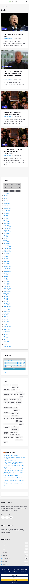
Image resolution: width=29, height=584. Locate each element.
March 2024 (6, 241)
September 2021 (7, 291)
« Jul (4, 372)
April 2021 (5, 300)
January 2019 (6, 344)
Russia (19, 421)
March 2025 (6, 222)
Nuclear (6, 412)
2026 (6, 184)
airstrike (6, 389)
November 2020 (7, 308)
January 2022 (6, 285)
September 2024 (7, 232)
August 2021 (6, 293)
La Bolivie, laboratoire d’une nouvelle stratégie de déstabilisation (12, 151)
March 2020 (6, 321)
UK (17, 426)
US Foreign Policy (14, 434)
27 (20, 365)
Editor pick (4, 555)
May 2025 (5, 218)
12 (17, 362)
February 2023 (6, 263)
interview (4, 561)
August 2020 (6, 313)
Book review (5, 546)
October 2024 (6, 230)
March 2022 (6, 281)
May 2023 (5, 258)
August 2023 (6, 253)
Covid (16, 394)
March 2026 (6, 202)
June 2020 (5, 316)
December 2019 (7, 326)
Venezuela (6, 437)
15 (5, 363)
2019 (12, 191)
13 (20, 362)
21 (23, 363)
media (17, 405)
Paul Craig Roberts (7, 79)
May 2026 (5, 198)
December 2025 (7, 207)
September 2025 (7, 212)
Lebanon (18, 402)
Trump (7, 427)
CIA (11, 394)
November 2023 (7, 248)
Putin (12, 418)
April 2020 (5, 319)
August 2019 (6, 333)
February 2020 (6, 323)
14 (23, 362)
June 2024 (5, 237)
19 (17, 363)
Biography (4, 543)
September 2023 (7, 251)
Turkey (13, 426)
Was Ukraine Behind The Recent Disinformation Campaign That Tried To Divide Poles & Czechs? (14, 457)
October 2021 (6, 290)
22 (5, 365)
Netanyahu (16, 410)
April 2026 (5, 200)
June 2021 (5, 296)
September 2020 (7, 311)
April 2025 (5, 220)
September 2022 (7, 271)
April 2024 (5, 240)
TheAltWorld (16, 2)
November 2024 (7, 228)
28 (23, 365)
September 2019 (7, 331)
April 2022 (5, 280)
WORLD (4, 29)
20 (20, 363)
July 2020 (5, 314)
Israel (11, 403)
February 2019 (6, 343)
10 (11, 362)
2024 (18, 184)
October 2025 (6, 210)
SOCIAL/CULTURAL (7, 66)
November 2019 (7, 328)
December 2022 (7, 266)
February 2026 (6, 203)
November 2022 (7, 268)
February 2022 (6, 283)
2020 (6, 191)
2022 (12, 187)
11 (14, 362)
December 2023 (7, 246)
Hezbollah (13, 399)
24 (11, 365)
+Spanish (14, 385)
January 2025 (6, 225)
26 (17, 365)
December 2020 (7, 306)
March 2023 (6, 261)
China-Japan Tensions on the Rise (11, 475)
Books (3, 549)
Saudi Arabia (14, 424)
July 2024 (5, 235)
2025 (12, 184)
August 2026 (6, 193)
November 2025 (7, 208)
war (12, 437)
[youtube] (11, 517)
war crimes (19, 437)
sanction (6, 424)
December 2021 (7, 286)
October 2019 (6, 329)
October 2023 (6, 250)
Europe (22, 394)
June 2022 (5, 276)
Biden (13, 390)
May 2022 (5, 278)
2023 (6, 187)
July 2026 (5, 195)
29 (5, 366)
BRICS (18, 389)
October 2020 (6, 309)
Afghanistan (15, 387)
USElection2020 (13, 432)
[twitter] (7, 517)
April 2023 (5, 260)
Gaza (6, 399)
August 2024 (6, 233)
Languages (5, 564)
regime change (19, 418)
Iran (20, 399)
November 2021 (7, 288)
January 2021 (6, 304)
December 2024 (7, 227)
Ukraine (15, 430)
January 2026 (6, 205)
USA (6, 433)
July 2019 (5, 334)
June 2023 (5, 256)
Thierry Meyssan (7, 116)
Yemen (5, 442)
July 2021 (5, 294)
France (21, 396)
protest (6, 418)
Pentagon (7, 416)
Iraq (5, 402)
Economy (4, 552)
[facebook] (3, 517)
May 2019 (5, 338)
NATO (15, 408)
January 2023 (6, 265)
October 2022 (6, 270)
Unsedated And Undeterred (9, 460)
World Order (19, 439)
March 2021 (6, 301)
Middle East (8, 408)
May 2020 (5, 318)
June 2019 (5, 336)
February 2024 (6, 243)
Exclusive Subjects (6, 558)
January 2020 (6, 324)
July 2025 (5, 215)
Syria (21, 424)
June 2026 (5, 197)
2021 (18, 187)
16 (8, 363)
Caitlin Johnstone (7, 38)
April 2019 (5, 339)
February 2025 (6, 223)
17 (11, 363)
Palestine (14, 413)
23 (8, 365)
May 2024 (5, 238)
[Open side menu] (1, 2)
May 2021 (5, 298)
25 (14, 365)
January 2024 (6, 245)
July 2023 (5, 255)
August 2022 (6, 273)
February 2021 (6, 303)
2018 (18, 191)
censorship (19, 391)
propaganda (15, 416)
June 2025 (5, 217)
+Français (7, 385)
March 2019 (6, 341)
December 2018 (7, 346)
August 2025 (6, 213)
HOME (2, 6)
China (6, 394)
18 (14, 363)
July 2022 (5, 275)
